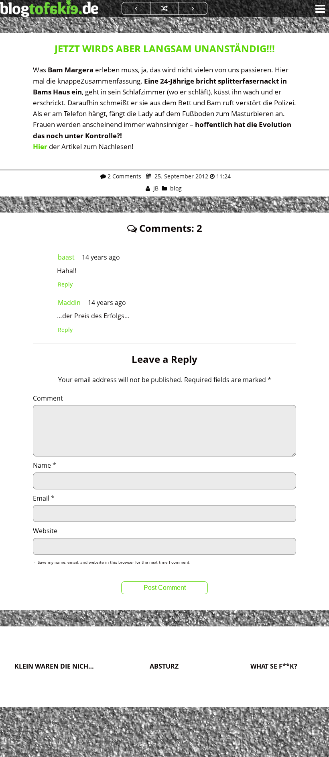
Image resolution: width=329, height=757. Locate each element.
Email (44, 498)
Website (45, 530)
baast (66, 257)
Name (44, 465)
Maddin (69, 302)
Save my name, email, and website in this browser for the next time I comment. (114, 562)
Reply (65, 284)
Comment (48, 398)
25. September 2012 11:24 (192, 176)
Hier (40, 146)
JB (155, 188)
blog (176, 188)
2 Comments (124, 176)
